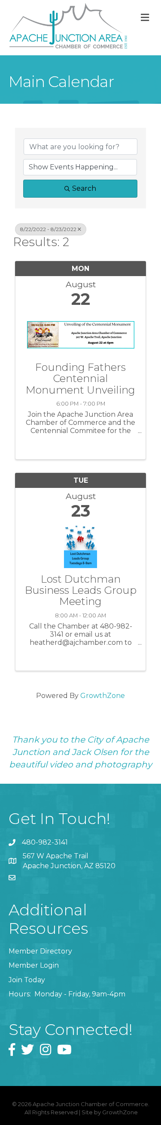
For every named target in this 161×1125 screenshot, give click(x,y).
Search (84, 188)
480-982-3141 (45, 842)
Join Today (27, 980)
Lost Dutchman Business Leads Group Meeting (81, 591)
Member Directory (40, 951)
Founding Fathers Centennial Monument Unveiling (80, 379)
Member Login (34, 965)
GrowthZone (102, 696)
